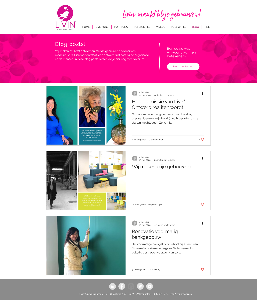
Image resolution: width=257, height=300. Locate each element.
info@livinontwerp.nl (181, 293)
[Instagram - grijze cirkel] (131, 286)
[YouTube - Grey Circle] (149, 286)
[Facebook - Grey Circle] (121, 286)
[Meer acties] (204, 93)
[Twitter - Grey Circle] (140, 286)
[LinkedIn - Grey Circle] (112, 286)
